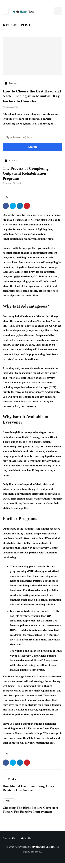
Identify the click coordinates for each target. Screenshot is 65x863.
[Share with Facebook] (6, 206)
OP (17, 276)
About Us (25, 838)
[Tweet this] (13, 206)
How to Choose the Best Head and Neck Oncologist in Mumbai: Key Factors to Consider (32, 96)
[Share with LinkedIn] (20, 206)
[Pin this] (27, 206)
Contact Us (9, 838)
